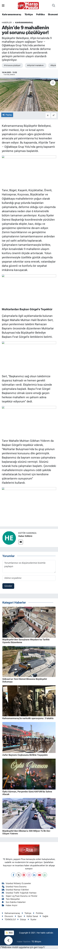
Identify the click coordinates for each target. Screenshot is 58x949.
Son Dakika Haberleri (16, 902)
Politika (40, 14)
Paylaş (9, 115)
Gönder (8, 586)
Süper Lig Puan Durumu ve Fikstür (21, 896)
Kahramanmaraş (11, 14)
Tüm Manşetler (13, 899)
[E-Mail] (20, 542)
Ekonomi (53, 14)
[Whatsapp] (44, 874)
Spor (20, 916)
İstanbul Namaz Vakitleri (17, 889)
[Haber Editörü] (9, 537)
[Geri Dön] (8, 940)
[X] (18, 874)
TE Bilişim (36, 941)
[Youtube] (39, 874)
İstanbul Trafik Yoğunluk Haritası (21, 893)
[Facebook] (13, 874)
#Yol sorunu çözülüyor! (12, 65)
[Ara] (53, 5)
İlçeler (33, 919)
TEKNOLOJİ (10, 919)
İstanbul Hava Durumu (16, 886)
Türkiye (28, 14)
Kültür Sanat (32, 916)
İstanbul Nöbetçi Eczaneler (18, 883)
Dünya (23, 919)
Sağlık (45, 916)
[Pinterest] (24, 874)
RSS (10, 933)
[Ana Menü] (3, 5)
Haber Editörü (25, 536)
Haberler (7, 22)
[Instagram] (29, 874)
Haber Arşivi (11, 905)
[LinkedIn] (34, 874)
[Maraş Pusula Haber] (28, 5)
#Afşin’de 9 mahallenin (35, 65)
